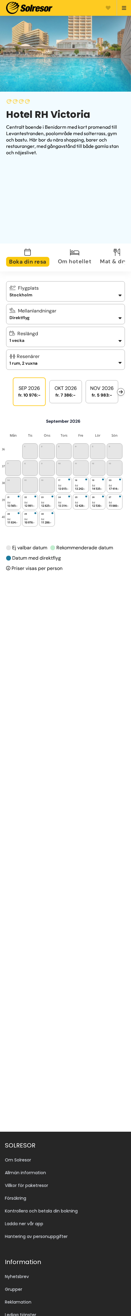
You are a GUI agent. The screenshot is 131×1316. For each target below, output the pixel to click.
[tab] (31, 257)
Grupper (13, 1289)
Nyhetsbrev (17, 1276)
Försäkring (15, 1198)
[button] (65, 359)
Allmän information (25, 1173)
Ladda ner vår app (24, 1224)
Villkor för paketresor (26, 1185)
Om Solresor (18, 1160)
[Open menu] (121, 8)
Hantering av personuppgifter (36, 1236)
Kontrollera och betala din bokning (41, 1211)
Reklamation (18, 1302)
